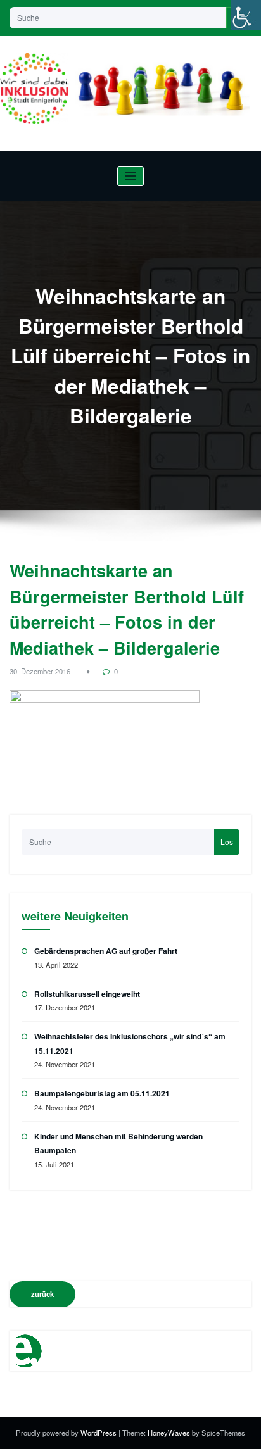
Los (226, 841)
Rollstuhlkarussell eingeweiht (87, 994)
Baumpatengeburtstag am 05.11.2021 (102, 1093)
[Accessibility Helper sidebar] (246, 15)
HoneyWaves (169, 1432)
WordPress (99, 1432)
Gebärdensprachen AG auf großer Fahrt (105, 951)
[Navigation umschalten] (130, 176)
